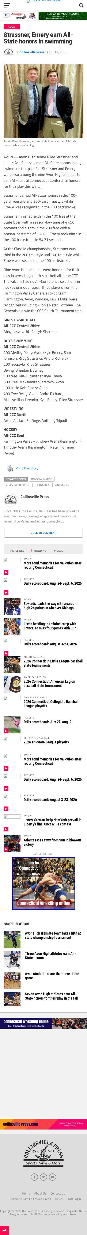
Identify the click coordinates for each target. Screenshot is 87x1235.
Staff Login (74, 1198)
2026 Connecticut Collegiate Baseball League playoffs (51, 703)
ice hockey (42, 485)
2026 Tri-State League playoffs (46, 742)
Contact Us (57, 1193)
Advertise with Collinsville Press (30, 1198)
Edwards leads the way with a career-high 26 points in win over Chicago (50, 605)
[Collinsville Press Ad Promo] (43, 1128)
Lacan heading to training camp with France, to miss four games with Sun (50, 626)
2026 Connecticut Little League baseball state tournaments (53, 663)
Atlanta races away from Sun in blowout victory (52, 842)
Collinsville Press (32, 52)
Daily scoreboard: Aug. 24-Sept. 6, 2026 (53, 583)
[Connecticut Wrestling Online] (43, 1028)
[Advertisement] (43, 1074)
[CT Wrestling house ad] (43, 909)
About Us (40, 1193)
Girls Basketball (17, 485)
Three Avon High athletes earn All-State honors (50, 955)
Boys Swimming (41, 479)
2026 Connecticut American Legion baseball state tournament (49, 683)
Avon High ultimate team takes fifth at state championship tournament (53, 935)
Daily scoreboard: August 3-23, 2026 (50, 644)
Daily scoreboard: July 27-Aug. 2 (47, 722)
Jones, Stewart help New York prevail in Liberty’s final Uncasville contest (53, 822)
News (59, 1198)
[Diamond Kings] (43, 18)
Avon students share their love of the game (52, 975)
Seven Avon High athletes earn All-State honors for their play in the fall (51, 996)
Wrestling (62, 485)
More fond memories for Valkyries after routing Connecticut (52, 565)
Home (26, 1193)
